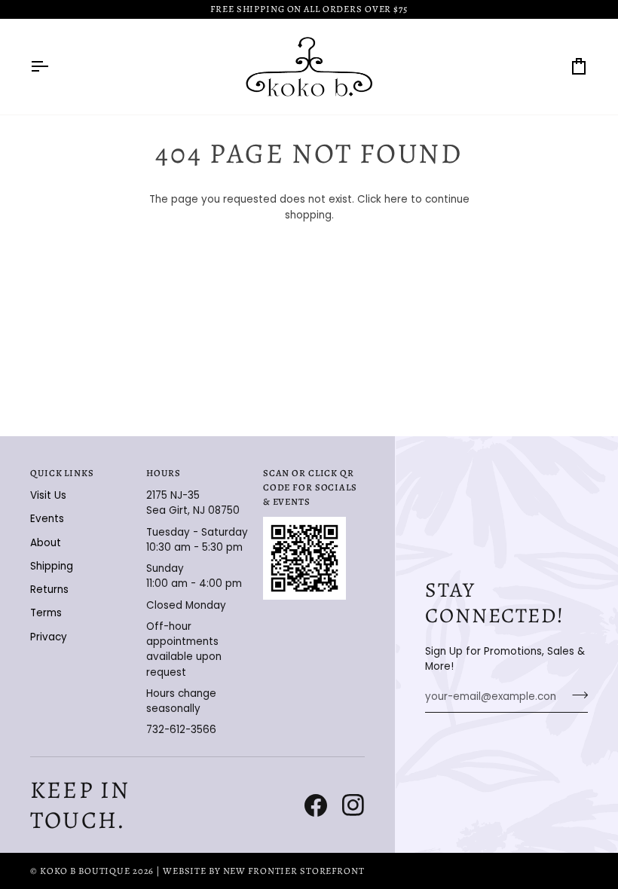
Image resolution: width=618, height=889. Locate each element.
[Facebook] (315, 805)
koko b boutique (85, 870)
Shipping (51, 566)
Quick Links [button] (62, 472)
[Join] (575, 695)
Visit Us (48, 495)
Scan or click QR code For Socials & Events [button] (310, 487)
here (396, 199)
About (45, 543)
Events (47, 519)
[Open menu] (52, 67)
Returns (49, 589)
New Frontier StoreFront (294, 870)
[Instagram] (353, 805)
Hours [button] (163, 472)
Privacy (48, 637)
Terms (46, 613)
